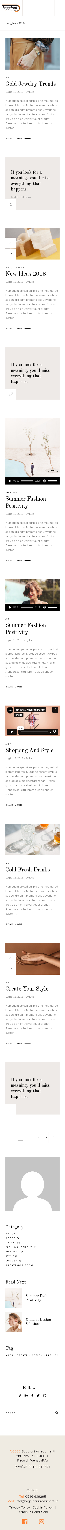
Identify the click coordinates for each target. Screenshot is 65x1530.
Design (19, 267)
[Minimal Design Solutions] (13, 1322)
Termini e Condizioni (32, 1512)
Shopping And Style (29, 751)
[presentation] (10, 243)
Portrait (12, 492)
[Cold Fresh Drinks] (32, 839)
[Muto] (44, 481)
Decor (10, 1238)
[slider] (53, 481)
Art (8, 77)
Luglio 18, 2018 (14, 91)
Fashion (52, 1355)
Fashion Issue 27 (19, 1247)
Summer (11, 1260)
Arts (9, 1355)
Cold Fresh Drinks (27, 870)
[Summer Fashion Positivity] (32, 451)
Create (22, 1355)
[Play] (9, 481)
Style (10, 1256)
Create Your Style (26, 989)
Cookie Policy (42, 1507)
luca (31, 91)
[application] (32, 481)
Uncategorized (18, 1265)
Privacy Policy (19, 1507)
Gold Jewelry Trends (30, 84)
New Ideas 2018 (25, 274)
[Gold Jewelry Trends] (32, 54)
